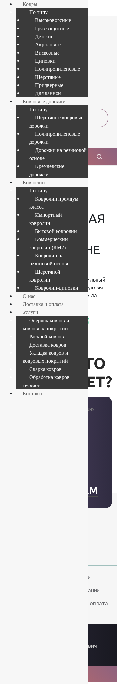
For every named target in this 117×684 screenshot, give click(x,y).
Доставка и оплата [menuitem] (43, 304)
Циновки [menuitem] (45, 61)
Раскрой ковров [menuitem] (46, 336)
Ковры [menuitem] (30, 4)
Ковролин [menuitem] (34, 182)
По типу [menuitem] (38, 12)
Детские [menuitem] (44, 36)
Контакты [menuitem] (34, 393)
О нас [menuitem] (29, 296)
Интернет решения (88, 660)
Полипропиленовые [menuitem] (57, 69)
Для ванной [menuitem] (48, 93)
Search (88, 321)
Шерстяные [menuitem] (48, 77)
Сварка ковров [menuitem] (45, 369)
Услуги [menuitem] (30, 312)
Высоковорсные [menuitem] (53, 20)
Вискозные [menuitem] (47, 52)
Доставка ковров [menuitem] (47, 345)
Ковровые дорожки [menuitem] (44, 101)
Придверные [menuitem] (49, 85)
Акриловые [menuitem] (48, 44)
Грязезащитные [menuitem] (52, 28)
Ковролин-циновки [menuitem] (56, 288)
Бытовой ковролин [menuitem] (56, 231)
